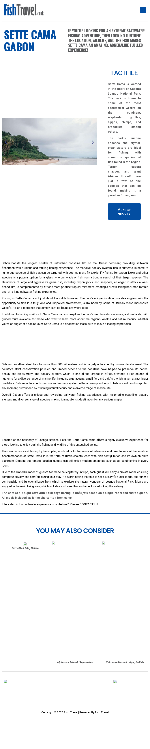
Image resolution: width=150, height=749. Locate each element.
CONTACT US (89, 504)
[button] (143, 10)
